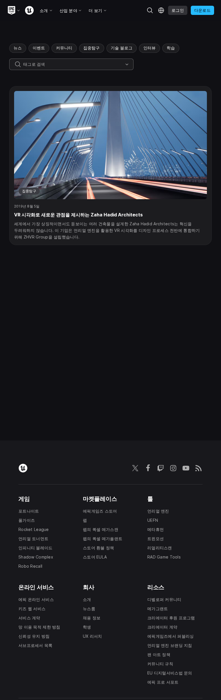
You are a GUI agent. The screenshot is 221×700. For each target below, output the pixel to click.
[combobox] (73, 64)
